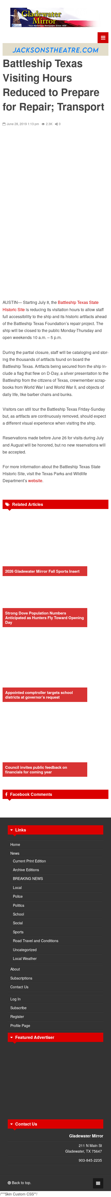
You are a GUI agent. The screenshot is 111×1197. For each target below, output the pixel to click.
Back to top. (21, 1182)
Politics (18, 905)
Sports (18, 931)
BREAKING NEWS (28, 878)
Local (17, 887)
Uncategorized (25, 949)
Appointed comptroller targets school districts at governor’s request (39, 694)
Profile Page (20, 1025)
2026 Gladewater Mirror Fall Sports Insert (42, 571)
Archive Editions (26, 869)
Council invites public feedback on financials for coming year (36, 769)
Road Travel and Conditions (35, 940)
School (18, 914)
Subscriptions (21, 978)
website (35, 480)
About (15, 969)
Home (15, 844)
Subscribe (18, 1007)
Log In (15, 998)
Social (18, 922)
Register (17, 1016)
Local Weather (25, 958)
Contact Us (19, 986)
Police (18, 896)
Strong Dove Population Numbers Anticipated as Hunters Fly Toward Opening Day (44, 618)
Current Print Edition (29, 860)
